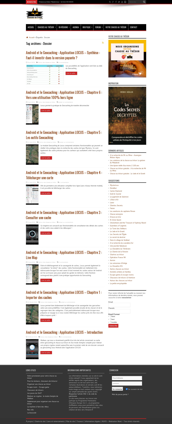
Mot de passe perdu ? (120, 394)
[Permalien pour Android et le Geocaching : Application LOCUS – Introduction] (32, 358)
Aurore (112, 260)
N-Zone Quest (115, 220)
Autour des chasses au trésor (46, 62)
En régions (63, 27)
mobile (114, 322)
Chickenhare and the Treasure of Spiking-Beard (128, 223)
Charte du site (40, 421)
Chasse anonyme (116, 214)
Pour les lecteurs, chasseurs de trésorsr (42, 381)
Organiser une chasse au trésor (39, 384)
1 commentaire (64, 182)
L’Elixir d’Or (114, 200)
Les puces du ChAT (34, 393)
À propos (29, 421)
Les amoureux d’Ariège (118, 263)
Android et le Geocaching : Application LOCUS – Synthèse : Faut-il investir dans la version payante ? (63, 55)
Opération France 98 (118, 257)
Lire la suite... (71, 73)
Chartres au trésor (117, 254)
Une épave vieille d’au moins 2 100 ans (124, 165)
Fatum (112, 208)
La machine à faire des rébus (38, 407)
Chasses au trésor (46, 27)
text (113, 319)
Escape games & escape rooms (122, 275)
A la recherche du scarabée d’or (121, 243)
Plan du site (70, 421)
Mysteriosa (114, 185)
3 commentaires (63, 62)
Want (119, 421)
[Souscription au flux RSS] (103, 43)
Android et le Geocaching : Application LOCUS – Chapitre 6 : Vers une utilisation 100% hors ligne (64, 95)
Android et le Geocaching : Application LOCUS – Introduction (64, 332)
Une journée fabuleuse (118, 246)
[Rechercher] (144, 2)
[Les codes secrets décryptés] (127, 144)
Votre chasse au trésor (116, 27)
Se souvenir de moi (135, 389)
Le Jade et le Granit (117, 231)
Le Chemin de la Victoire (119, 251)
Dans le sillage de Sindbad (119, 240)
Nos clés (30, 410)
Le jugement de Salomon (119, 197)
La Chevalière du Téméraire (120, 249)
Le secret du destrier (117, 237)
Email (110, 302)
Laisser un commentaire (66, 102)
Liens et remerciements (55, 421)
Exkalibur (113, 188)
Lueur (112, 202)
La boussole (31, 413)
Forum (98, 27)
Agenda (76, 27)
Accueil (31, 27)
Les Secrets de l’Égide (118, 234)
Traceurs (80, 421)
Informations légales (92, 421)
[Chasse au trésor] (35, 18)
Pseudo (111, 308)
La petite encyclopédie (118, 283)
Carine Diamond (116, 191)
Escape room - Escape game (38, 387)
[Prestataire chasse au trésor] (127, 77)
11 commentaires (66, 337)
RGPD (104, 421)
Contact (133, 27)
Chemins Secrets (116, 205)
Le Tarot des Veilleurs (118, 228)
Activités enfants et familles (120, 272)
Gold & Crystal (115, 194)
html (113, 316)
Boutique (86, 27)
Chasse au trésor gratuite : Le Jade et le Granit (127, 173)
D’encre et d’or (115, 217)
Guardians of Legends (118, 225)
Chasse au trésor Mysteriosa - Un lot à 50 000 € (56, 2)
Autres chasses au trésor (119, 269)
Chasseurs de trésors (35, 390)
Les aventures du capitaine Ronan (122, 211)
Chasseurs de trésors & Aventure (122, 277)
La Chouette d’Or (116, 266)
